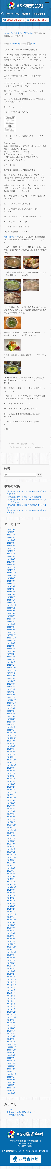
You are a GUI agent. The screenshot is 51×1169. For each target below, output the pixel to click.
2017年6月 (11, 809)
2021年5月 (11, 687)
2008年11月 (11, 1077)
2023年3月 (11, 627)
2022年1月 (11, 665)
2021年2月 (11, 695)
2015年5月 (11, 871)
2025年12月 (12, 551)
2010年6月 (11, 1028)
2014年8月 (11, 893)
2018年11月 (11, 762)
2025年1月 (11, 567)
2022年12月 (12, 635)
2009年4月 (11, 1063)
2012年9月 (11, 955)
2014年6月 (11, 898)
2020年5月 (11, 719)
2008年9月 (11, 1080)
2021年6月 (11, 684)
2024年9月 (11, 578)
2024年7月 (11, 584)
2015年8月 (11, 863)
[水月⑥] (12, 322)
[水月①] (12, 262)
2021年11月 (11, 670)
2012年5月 (11, 966)
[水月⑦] (12, 345)
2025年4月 (11, 559)
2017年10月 (12, 798)
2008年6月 (11, 1088)
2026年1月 (11, 548)
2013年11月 (11, 917)
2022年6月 (11, 651)
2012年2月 (11, 974)
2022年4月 (11, 657)
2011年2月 (11, 1006)
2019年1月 (11, 757)
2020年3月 (11, 725)
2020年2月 (11, 727)
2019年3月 (11, 752)
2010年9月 (11, 1020)
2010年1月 (11, 1042)
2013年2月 (11, 941)
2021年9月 (11, 676)
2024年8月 (11, 581)
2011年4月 (11, 1001)
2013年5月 (11, 933)
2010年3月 (11, 1036)
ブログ (12, 33)
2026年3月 (11, 543)
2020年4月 (11, 722)
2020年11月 (11, 703)
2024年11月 (11, 573)
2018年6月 (11, 776)
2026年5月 (11, 537)
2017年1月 (11, 822)
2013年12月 (12, 914)
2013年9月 (11, 922)
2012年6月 (11, 963)
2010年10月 (12, 1017)
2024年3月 (11, 594)
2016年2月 (11, 847)
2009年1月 (11, 1072)
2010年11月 (11, 1015)
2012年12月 (12, 947)
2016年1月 (11, 849)
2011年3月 (11, 1004)
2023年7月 (11, 616)
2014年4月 (11, 903)
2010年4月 (11, 1034)
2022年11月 (11, 638)
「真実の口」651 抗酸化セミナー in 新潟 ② (26, 447)
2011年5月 (11, 998)
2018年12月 (12, 760)
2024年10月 (12, 575)
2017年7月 (11, 806)
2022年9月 (11, 643)
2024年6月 (11, 586)
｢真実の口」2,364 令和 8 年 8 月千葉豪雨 (24, 497)
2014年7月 (11, 895)
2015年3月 (11, 876)
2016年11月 (11, 828)
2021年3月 (11, 692)
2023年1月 (11, 632)
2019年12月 (12, 733)
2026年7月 (11, 532)
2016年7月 (11, 838)
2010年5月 (11, 1031)
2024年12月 (12, 570)
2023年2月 (11, 630)
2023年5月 (11, 622)
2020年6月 (11, 716)
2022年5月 (11, 654)
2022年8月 (11, 646)
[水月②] (31, 262)
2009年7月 (11, 1058)
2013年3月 (11, 939)
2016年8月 (11, 836)
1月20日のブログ (11, 237)
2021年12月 (12, 668)
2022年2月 (11, 662)
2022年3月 (11, 659)
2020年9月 (11, 708)
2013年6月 (11, 931)
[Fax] (10, 124)
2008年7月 (11, 1085)
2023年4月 (11, 624)
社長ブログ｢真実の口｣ (24, 33)
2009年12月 (12, 1044)
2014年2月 (11, 909)
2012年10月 (12, 952)
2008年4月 (11, 1093)
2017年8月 (11, 803)
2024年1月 (11, 600)
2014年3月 (11, 906)
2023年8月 (11, 613)
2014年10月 (12, 887)
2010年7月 (11, 1025)
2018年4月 (11, 781)
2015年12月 (12, 852)
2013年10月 (12, 920)
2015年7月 (11, 865)
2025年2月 (11, 565)
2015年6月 (11, 868)
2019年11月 (11, 735)
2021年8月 (11, 678)
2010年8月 (11, 1023)
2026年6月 (11, 535)
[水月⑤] (12, 297)
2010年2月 (11, 1039)
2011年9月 (11, 987)
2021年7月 (11, 681)
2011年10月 (11, 985)
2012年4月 (11, 968)
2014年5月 (11, 901)
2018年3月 (11, 784)
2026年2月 (11, 546)
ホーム (6, 33)
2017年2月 (11, 819)
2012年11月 (11, 950)
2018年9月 (11, 768)
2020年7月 (11, 714)
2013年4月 (11, 936)
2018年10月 (12, 765)
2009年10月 (12, 1050)
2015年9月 (11, 860)
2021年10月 (12, 673)
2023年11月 (11, 605)
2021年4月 (11, 689)
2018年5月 (11, 779)
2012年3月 (11, 971)
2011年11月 (11, 982)
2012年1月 (11, 977)
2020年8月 (11, 711)
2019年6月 (11, 744)
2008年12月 (12, 1074)
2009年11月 (11, 1047)
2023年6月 (11, 619)
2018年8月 (11, 771)
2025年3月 (11, 562)
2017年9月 (11, 800)
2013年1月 (11, 944)
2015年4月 (11, 874)
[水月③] (12, 285)
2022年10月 (12, 640)
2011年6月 (11, 996)
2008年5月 (11, 1090)
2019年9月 (11, 741)
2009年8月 (11, 1055)
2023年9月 (11, 611)
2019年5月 (11, 746)
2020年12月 (12, 700)
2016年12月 (12, 825)
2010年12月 (12, 1012)
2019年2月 (11, 754)
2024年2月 (11, 597)
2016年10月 (12, 830)
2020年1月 (11, 730)
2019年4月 (11, 749)
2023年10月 (12, 608)
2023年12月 (12, 603)
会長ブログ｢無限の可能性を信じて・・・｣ (24, 1112)
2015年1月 (11, 882)
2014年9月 (11, 890)
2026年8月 (11, 529)
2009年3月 (11, 1066)
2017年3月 (11, 817)
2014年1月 (11, 912)
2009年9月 (11, 1053)
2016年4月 (11, 841)
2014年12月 (12, 884)
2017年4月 (11, 814)
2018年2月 (11, 787)
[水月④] (31, 285)
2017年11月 (11, 795)
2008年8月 (11, 1082)
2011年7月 (11, 993)
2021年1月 (11, 697)
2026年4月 (11, 540)
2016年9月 (11, 833)
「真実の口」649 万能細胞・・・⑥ (20, 444)
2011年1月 (11, 1009)
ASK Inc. (34, 44)
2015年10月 (12, 857)
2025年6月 (11, 554)
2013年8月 (11, 925)
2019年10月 (12, 738)
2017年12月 (12, 792)
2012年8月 (11, 958)
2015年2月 (11, 879)
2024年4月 (11, 592)
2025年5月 (11, 556)
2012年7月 (11, 960)
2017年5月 (11, 811)
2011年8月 (11, 990)
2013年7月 (11, 928)
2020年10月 (12, 706)
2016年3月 (11, 844)
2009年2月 (11, 1069)
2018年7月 (11, 773)
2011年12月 (11, 979)
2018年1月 (11, 790)
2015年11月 (11, 855)
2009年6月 (11, 1061)
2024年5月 (11, 589)
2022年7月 (11, 649)
